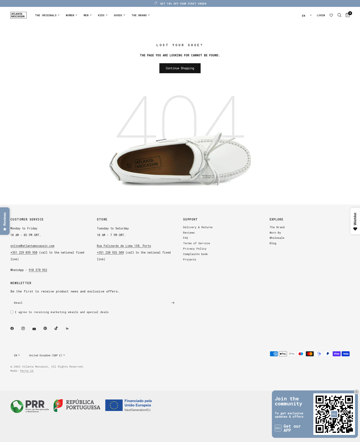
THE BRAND (139, 15)
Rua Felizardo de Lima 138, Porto (124, 246)
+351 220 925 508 (110, 252)
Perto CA (27, 371)
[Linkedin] (70, 328)
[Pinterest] (48, 328)
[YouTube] (37, 329)
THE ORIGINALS (45, 15)
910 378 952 (38, 270)
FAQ (185, 238)
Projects (189, 259)
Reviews (189, 232)
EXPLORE (277, 219)
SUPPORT (190, 219)
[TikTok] (59, 328)
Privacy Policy (194, 248)
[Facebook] (15, 328)
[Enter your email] (173, 303)
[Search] (339, 15)
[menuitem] (47, 15)
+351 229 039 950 (23, 252)
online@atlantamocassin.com (32, 246)
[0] (347, 15)
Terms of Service (196, 243)
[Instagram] (26, 328)
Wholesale (277, 238)
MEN (86, 15)
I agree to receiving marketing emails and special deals (62, 312)
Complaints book (195, 254)
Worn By (275, 232)
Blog (273, 243)
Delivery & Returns (197, 227)
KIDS (101, 15)
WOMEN (70, 15)
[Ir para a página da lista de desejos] (331, 15)
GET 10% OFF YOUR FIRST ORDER (183, 3)
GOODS (118, 15)
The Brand (277, 227)
